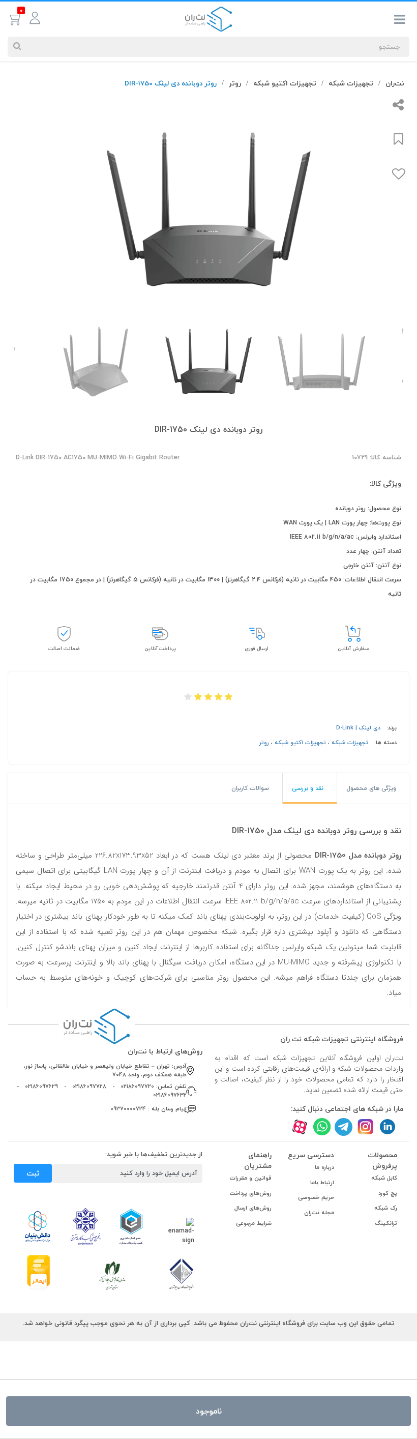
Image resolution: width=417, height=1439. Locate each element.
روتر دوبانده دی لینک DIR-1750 (171, 83)
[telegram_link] (343, 1126)
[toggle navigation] (399, 21)
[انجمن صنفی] (85, 1225)
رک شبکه (385, 1208)
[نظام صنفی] (112, 1274)
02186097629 (41, 1086)
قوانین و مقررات (251, 1178)
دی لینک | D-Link (358, 727)
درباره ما (324, 1167)
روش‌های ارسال (253, 1208)
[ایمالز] (38, 1271)
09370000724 (128, 1108)
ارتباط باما (322, 1182)
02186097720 (137, 1086)
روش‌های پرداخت (251, 1193)
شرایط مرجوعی (254, 1223)
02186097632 (170, 1095)
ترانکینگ (386, 1223)
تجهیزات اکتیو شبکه (284, 83)
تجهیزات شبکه (351, 83)
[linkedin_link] (387, 1126)
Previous (411, 204)
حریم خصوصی (316, 1197)
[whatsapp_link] (322, 1126)
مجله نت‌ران (319, 1212)
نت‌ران (394, 83)
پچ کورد (387, 1193)
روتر (235, 83)
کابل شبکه (384, 1178)
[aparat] (300, 1126)
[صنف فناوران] (181, 1273)
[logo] (208, 18)
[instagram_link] (365, 1126)
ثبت (33, 1173)
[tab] (373, 788)
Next (9, 204)
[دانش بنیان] (37, 1225)
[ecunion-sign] (130, 1226)
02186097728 (89, 1086)
